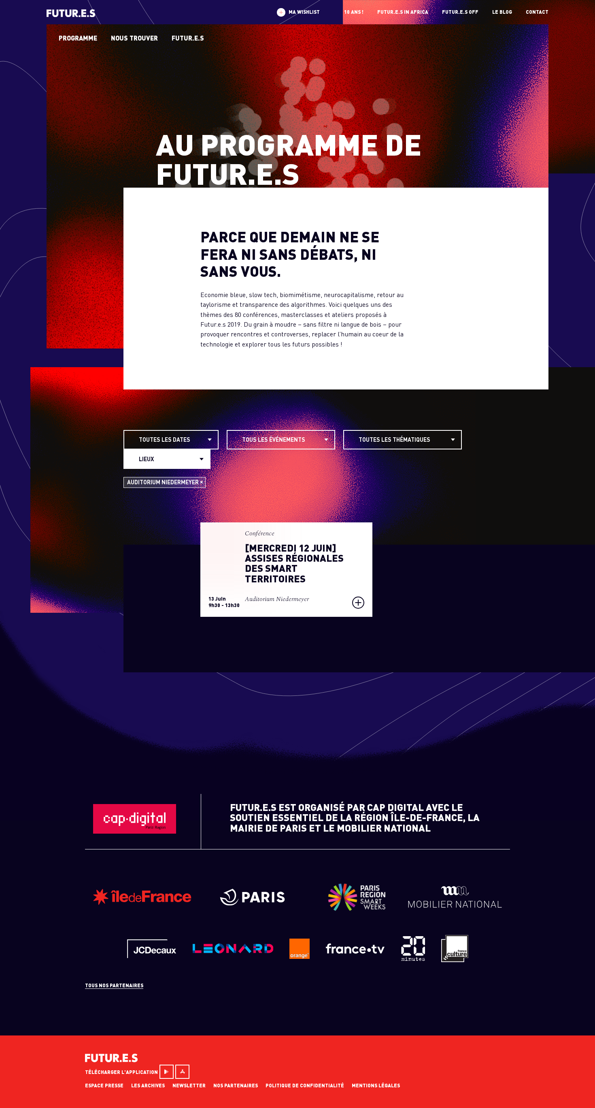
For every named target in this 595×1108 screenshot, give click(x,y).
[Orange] (299, 956)
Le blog (502, 12)
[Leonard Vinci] (233, 951)
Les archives (148, 1085)
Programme (78, 38)
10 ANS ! (353, 12)
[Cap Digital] (134, 831)
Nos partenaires (235, 1085)
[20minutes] (413, 958)
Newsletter (189, 1085)
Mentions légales (376, 1085)
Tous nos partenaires (114, 985)
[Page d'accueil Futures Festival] (111, 1059)
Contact (537, 12)
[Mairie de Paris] (257, 902)
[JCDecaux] (151, 955)
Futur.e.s (188, 38)
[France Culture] (454, 959)
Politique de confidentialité (305, 1085)
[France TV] (355, 951)
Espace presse (104, 1085)
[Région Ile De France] (142, 902)
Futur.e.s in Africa (402, 12)
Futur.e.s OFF (460, 12)
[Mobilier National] (455, 905)
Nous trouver (134, 38)
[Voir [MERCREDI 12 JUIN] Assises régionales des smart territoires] (286, 569)
